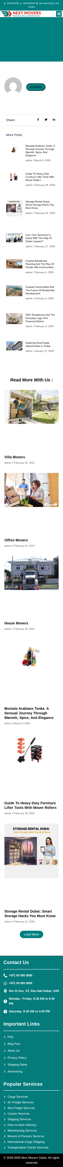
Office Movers (16, 540)
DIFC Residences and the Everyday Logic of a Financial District (40, 318)
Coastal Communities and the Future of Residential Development (40, 290)
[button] (59, 14)
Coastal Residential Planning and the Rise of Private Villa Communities (40, 264)
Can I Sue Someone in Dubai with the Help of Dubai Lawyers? (39, 238)
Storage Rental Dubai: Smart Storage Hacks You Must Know (40, 204)
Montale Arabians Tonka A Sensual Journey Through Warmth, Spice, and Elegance (29, 713)
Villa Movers (14, 457)
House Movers (16, 623)
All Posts (36, 87)
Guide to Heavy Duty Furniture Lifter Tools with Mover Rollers (40, 176)
